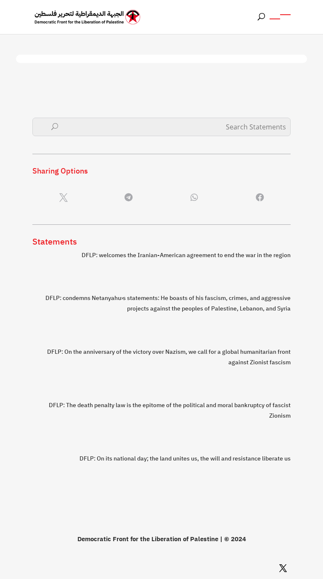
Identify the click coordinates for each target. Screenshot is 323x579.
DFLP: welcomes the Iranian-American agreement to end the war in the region (186, 255)
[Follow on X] (283, 568)
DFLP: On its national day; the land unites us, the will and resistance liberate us (185, 458)
